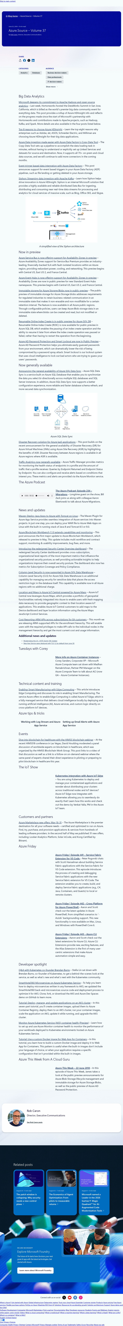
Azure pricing (108, 1302)
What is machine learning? (70, 1313)
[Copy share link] (20, 60)
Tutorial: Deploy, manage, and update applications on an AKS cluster (55, 1002)
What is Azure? (5, 1302)
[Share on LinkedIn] (33, 60)
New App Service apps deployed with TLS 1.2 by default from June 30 (49, 643)
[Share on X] (28, 60)
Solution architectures (95, 1305)
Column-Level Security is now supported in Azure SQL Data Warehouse (56, 572)
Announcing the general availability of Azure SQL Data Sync (50, 371)
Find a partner (48, 1310)
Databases (36, 73)
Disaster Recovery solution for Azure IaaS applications (47, 442)
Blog (67, 1310)
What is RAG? (20, 1315)
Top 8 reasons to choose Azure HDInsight (40, 129)
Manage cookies (51, 1325)
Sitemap (22, 1325)
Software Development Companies (12, 1310)
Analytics (24, 73)
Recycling (89, 1325)
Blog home (13, 16)
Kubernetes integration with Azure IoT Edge (79, 775)
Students (88, 1310)
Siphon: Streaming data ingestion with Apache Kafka (46, 178)
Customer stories (89, 1302)
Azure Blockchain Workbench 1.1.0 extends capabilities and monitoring (56, 532)
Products (99, 1302)
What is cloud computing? (35, 1313)
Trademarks (72, 1325)
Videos (22, 1313)
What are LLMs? (114, 1313)
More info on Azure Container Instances (77, 657)
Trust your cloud (65, 1302)
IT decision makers (55, 82)
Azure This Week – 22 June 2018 (72, 1068)
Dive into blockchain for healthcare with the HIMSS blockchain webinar (56, 739)
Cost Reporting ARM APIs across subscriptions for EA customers (53, 619)
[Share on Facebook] (24, 60)
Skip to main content (7, 1)
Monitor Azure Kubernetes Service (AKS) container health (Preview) (54, 1022)
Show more (51, 87)
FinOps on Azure (31, 1305)
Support (107, 1305)
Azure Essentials (77, 1302)
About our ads (99, 1325)
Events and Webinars (100, 1310)
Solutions (58, 1305)
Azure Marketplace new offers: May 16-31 (40, 822)
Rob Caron (14, 35)
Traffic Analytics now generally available (39, 462)
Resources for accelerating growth (74, 1305)
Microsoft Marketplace (34, 1310)
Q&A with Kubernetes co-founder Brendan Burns (44, 970)
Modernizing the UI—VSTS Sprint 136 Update (40, 641)
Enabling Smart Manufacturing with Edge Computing (46, 689)
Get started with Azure (19, 1302)
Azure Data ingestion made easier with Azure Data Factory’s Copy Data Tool (58, 142)
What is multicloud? (52, 1313)
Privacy (42, 1325)
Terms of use (62, 1325)
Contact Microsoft (32, 1325)
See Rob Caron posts (34, 1122)
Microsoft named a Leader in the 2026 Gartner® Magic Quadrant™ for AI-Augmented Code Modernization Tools (92, 1202)
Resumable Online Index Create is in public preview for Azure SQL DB (55, 321)
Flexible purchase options (15, 1305)
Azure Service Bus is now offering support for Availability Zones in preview (58, 257)
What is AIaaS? (102, 1313)
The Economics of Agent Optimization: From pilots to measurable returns (61, 1199)
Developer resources (77, 1310)
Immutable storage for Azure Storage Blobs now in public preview (53, 290)
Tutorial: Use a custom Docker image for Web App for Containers (53, 1039)
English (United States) (8, 1318)
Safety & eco (81, 1325)
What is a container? (7, 1315)
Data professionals (55, 77)
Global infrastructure (36, 1302)
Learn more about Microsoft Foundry (35, 1270)
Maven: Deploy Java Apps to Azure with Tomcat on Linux (48, 515)
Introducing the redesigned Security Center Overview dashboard (52, 548)
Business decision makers (57, 73)
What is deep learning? (88, 1313)
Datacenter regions (51, 1302)
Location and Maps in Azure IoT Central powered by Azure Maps (52, 592)
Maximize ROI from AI (46, 1305)
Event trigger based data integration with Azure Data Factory (50, 165)
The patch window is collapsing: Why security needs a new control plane (28, 1199)
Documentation (59, 1310)
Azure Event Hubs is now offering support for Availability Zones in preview (58, 277)
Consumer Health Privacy (9, 1325)
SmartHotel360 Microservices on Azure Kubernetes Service (50, 982)
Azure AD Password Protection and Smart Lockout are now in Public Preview (58, 341)
